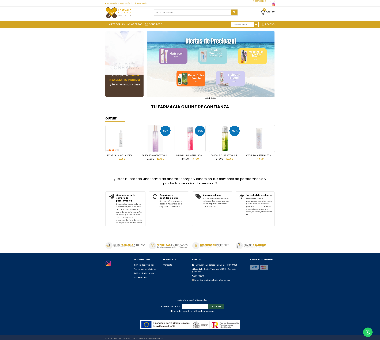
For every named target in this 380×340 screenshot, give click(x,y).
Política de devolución (144, 273)
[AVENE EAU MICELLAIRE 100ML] (121, 138)
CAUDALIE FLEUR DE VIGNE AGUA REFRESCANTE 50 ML (225, 155)
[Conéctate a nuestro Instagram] (273, 4)
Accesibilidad (140, 277)
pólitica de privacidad (203, 311)
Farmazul (127, 338)
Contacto (167, 265)
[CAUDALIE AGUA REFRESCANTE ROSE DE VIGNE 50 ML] (190, 138)
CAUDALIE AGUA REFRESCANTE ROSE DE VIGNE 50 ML (191, 155)
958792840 (259, 1)
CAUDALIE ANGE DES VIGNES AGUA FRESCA (156, 155)
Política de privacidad (144, 265)
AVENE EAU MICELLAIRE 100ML (121, 155)
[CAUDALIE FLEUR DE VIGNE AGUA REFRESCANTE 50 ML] (224, 138)
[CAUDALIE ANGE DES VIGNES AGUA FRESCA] (155, 138)
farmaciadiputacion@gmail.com (215, 280)
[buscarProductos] (234, 12)
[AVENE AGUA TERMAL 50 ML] (259, 138)
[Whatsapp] (368, 332)
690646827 (270, 1)
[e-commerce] (118, 12)
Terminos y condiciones (145, 269)
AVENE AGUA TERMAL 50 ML (259, 155)
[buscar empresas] (256, 24)
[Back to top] (377, 334)
